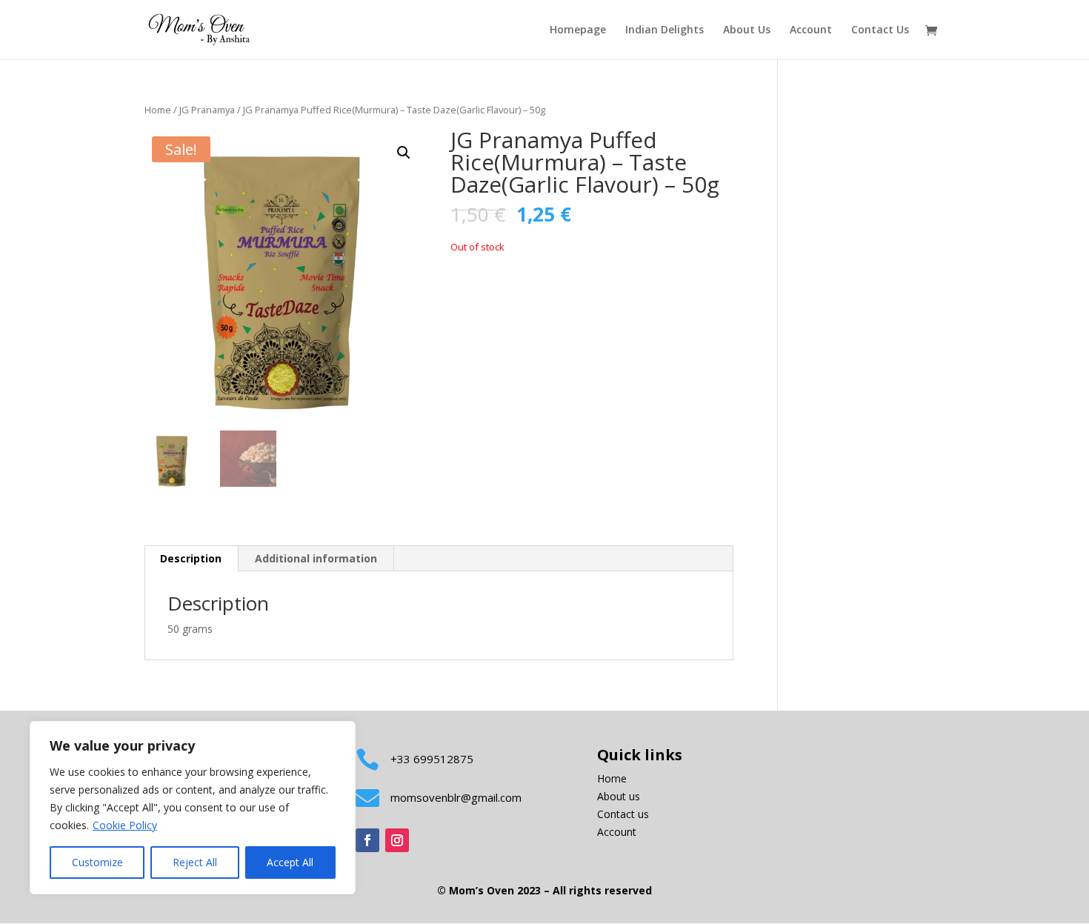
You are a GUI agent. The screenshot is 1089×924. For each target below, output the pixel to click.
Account (811, 30)
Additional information (316, 558)
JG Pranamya (207, 109)
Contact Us (880, 30)
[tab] (191, 558)
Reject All (195, 862)
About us (618, 796)
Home (157, 109)
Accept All (290, 862)
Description (191, 558)
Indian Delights (664, 30)
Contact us (623, 814)
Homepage (578, 30)
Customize (97, 862)
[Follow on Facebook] (367, 840)
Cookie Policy (125, 825)
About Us (746, 30)
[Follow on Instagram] (397, 840)
